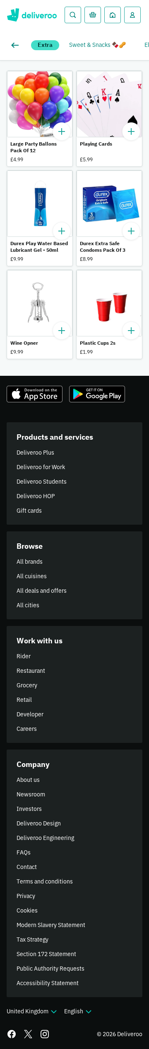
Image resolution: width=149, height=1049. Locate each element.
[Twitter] (28, 1034)
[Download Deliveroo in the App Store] (34, 394)
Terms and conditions (45, 881)
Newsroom (31, 794)
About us (28, 780)
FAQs (24, 852)
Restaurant (31, 670)
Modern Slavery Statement (51, 925)
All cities (28, 605)
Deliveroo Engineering (45, 838)
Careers (27, 729)
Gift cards (29, 510)
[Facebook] (12, 1034)
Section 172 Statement (46, 954)
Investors (29, 809)
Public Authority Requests (50, 968)
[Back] (16, 45)
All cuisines (32, 576)
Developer (30, 714)
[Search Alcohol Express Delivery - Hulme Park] (73, 15)
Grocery (27, 685)
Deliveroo (32, 15)
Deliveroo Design (39, 823)
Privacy (26, 896)
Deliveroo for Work (41, 467)
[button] (39, 118)
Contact (27, 867)
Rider (24, 656)
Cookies (27, 910)
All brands (30, 561)
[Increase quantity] (61, 131)
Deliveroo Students (42, 481)
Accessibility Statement (48, 983)
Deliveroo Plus (35, 452)
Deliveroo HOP (36, 496)
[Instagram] (45, 1034)
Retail (24, 699)
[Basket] (92, 15)
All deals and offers (42, 590)
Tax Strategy (32, 939)
